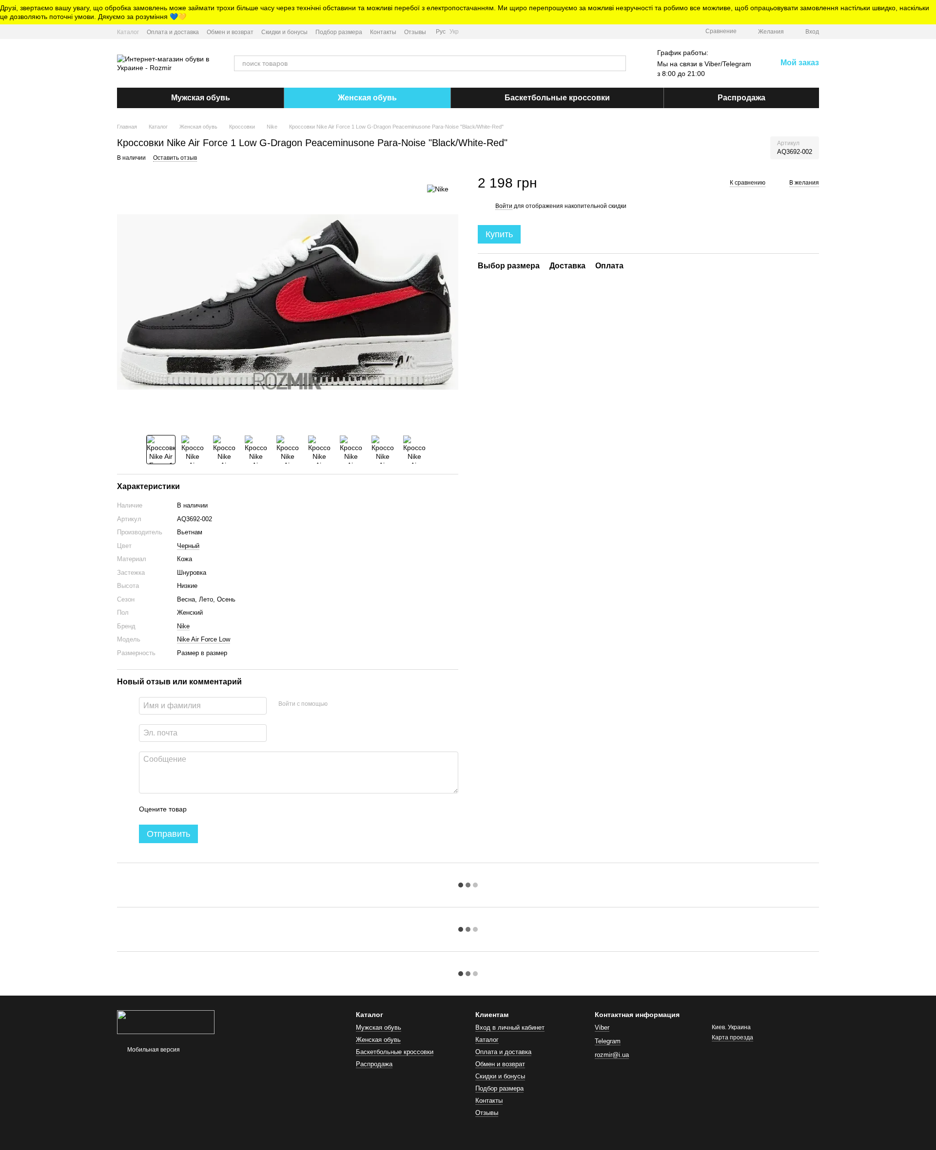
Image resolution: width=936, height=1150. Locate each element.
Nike (183, 626)
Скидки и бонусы (284, 32)
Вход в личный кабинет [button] (510, 1027)
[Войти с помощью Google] (354, 704)
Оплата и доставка (173, 32)
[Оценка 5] (265, 809)
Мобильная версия (153, 1049)
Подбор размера (338, 32)
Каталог (128, 32)
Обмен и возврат (230, 32)
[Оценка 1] (203, 809)
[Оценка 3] (234, 809)
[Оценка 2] (218, 809)
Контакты (383, 32)
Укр (454, 32)
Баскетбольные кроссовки (557, 98)
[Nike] (438, 189)
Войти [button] (503, 205)
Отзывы (415, 32)
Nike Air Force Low (203, 639)
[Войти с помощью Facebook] (338, 704)
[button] (928, 12)
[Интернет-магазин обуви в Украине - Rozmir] (165, 1021)
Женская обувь (367, 98)
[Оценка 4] (249, 809)
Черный (188, 545)
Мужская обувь (200, 98)
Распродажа (741, 98)
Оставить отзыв (175, 157)
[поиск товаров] (618, 63)
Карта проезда (732, 1037)
